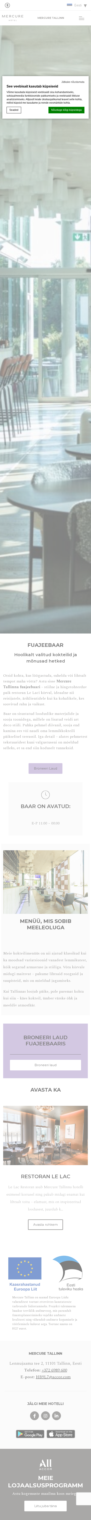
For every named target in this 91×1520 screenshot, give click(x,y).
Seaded (13, 109)
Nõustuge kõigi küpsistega (66, 109)
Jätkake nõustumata (72, 82)
